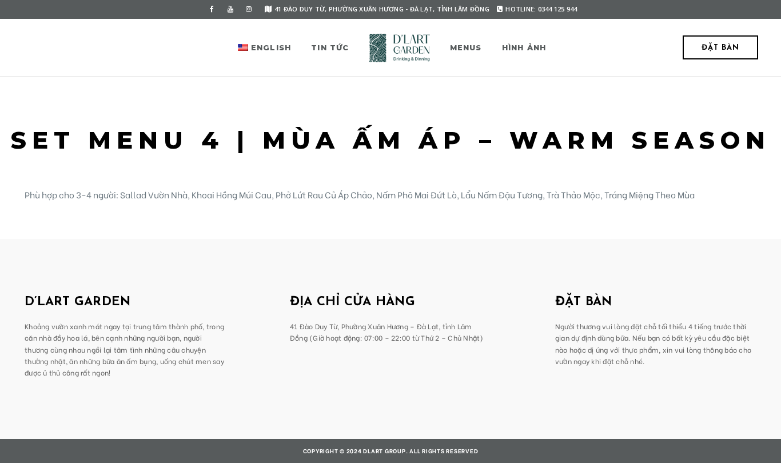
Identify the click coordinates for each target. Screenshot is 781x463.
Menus (466, 47)
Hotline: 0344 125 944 (541, 9)
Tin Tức (330, 47)
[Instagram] (248, 9)
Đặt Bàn (720, 47)
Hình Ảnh (524, 47)
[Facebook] (212, 9)
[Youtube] (230, 9)
